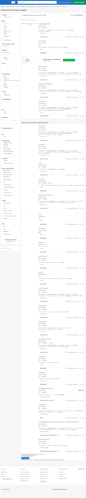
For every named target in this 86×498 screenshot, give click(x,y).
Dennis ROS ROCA (43, 288)
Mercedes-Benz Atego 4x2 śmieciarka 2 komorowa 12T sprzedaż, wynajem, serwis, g (59, 422)
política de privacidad (48, 459)
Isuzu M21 (41, 242)
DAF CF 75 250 (42, 41)
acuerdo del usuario (60, 459)
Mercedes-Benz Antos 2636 (45, 83)
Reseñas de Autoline (24, 478)
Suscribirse (25, 458)
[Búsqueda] (19, 2)
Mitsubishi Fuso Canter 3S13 (45, 195)
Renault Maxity (42, 404)
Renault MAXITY (42, 305)
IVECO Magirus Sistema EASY (46, 388)
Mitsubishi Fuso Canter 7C (45, 339)
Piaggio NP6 (42, 372)
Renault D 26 (42, 179)
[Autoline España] (5, 2)
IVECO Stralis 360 (43, 256)
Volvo (40, 214)
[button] (80, 37)
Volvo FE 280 (42, 101)
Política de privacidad (24, 474)
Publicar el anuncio (69, 60)
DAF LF (40, 163)
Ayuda (2, 474)
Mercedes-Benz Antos (44, 439)
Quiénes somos (4, 472)
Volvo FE (41, 272)
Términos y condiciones (25, 472)
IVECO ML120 (42, 228)
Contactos (3, 476)
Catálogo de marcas (24, 480)
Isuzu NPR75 (42, 144)
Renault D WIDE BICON (44, 24)
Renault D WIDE (42, 321)
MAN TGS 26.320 (43, 66)
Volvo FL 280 (42, 125)
